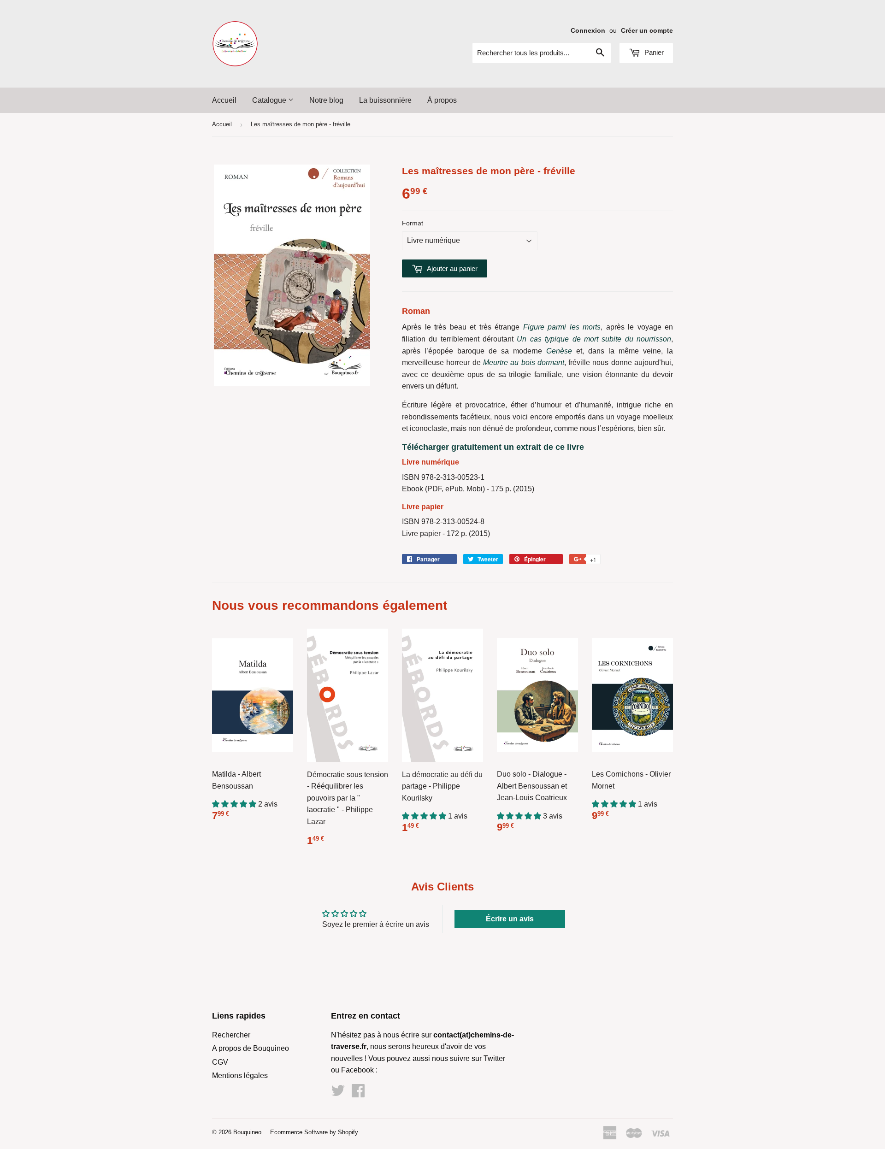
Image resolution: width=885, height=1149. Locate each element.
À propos (442, 100)
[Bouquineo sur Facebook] (358, 1093)
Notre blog (326, 100)
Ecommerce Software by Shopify (314, 1132)
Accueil (224, 100)
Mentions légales (240, 1075)
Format (412, 223)
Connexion (588, 30)
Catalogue (270, 100)
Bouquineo (247, 1132)
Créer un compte (647, 30)
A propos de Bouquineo (250, 1048)
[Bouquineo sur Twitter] (338, 1093)
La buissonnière (385, 100)
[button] (235, 804)
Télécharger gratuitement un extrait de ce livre (493, 447)
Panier (653, 52)
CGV (220, 1062)
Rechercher (231, 1035)
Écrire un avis (510, 919)
